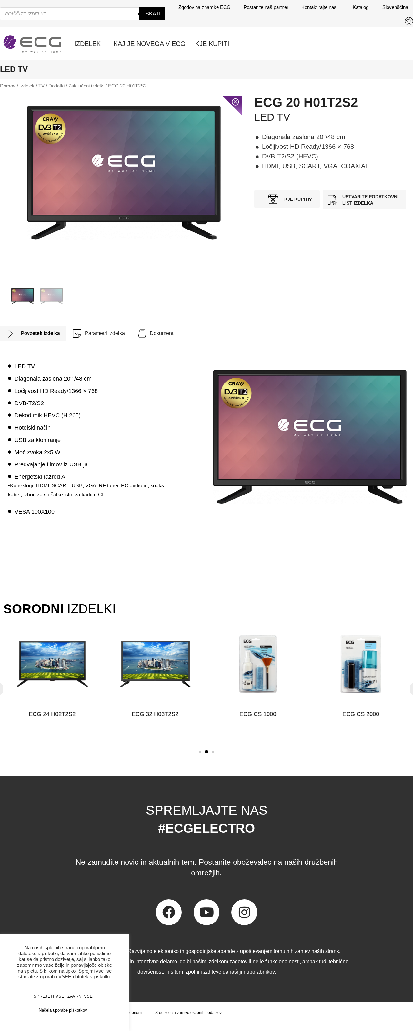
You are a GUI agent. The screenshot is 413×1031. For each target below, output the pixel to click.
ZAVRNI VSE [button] (80, 996)
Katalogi (361, 7)
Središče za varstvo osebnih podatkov (188, 1012)
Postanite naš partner (266, 7)
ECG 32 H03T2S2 (155, 714)
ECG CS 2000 (360, 714)
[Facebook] (169, 912)
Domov (7, 85)
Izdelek (27, 85)
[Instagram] (244, 912)
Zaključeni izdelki (86, 85)
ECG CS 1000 (257, 714)
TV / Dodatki (51, 85)
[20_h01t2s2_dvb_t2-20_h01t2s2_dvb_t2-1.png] (124, 173)
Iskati (152, 13)
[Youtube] (206, 912)
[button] (200, 752)
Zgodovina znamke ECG (204, 7)
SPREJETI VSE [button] (49, 996)
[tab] (33, 333)
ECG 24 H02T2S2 (52, 714)
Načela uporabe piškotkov (63, 1010)
